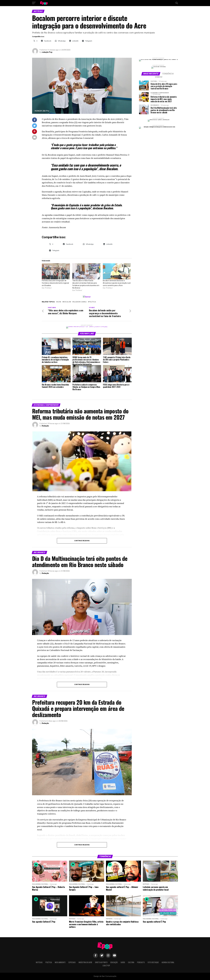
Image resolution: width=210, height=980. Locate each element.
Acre (59, 302)
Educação (114, 962)
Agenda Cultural (168, 962)
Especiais (72, 962)
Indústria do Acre (85, 962)
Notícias (39, 962)
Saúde (123, 962)
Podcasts (141, 962)
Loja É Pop (106, 965)
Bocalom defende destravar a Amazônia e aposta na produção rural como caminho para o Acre (117, 283)
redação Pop (47, 52)
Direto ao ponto (101, 962)
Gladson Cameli (80, 302)
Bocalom (67, 302)
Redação (45, 426)
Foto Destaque (153, 962)
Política (92, 302)
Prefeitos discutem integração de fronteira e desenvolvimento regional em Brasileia (55, 283)
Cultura (131, 962)
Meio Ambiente (60, 962)
